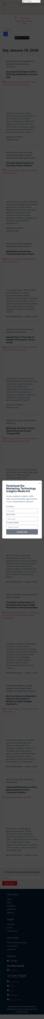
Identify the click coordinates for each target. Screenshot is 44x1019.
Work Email (10, 514)
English (28, 1)
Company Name (12, 522)
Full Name (10, 506)
